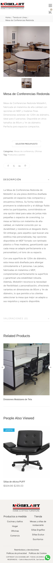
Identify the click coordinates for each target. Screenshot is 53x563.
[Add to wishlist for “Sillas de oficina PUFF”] (41, 475)
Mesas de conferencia (24, 151)
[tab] (26, 179)
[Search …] (44, 12)
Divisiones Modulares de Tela (17, 399)
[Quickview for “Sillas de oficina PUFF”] (26, 451)
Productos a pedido (16, 155)
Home (8, 17)
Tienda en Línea (20, 17)
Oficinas (38, 151)
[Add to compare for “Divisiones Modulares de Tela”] (47, 392)
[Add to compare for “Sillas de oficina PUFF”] (47, 475)
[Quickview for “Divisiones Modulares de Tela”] (26, 369)
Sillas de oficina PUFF (14, 482)
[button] (26, 144)
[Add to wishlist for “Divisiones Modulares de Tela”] (41, 392)
